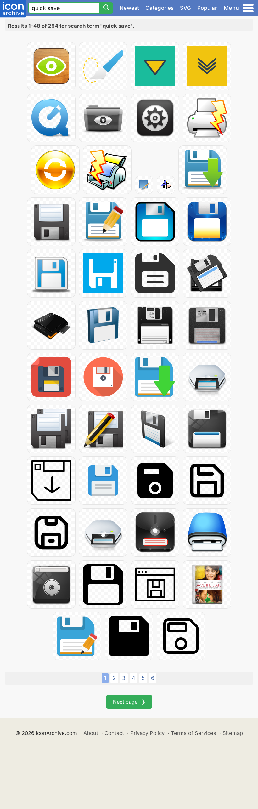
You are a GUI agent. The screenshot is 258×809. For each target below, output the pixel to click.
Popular (207, 8)
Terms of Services (193, 733)
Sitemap (232, 733)
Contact (114, 733)
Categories (159, 8)
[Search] (106, 8)
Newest (129, 8)
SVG (185, 8)
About (90, 733)
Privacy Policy (147, 733)
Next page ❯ (129, 701)
